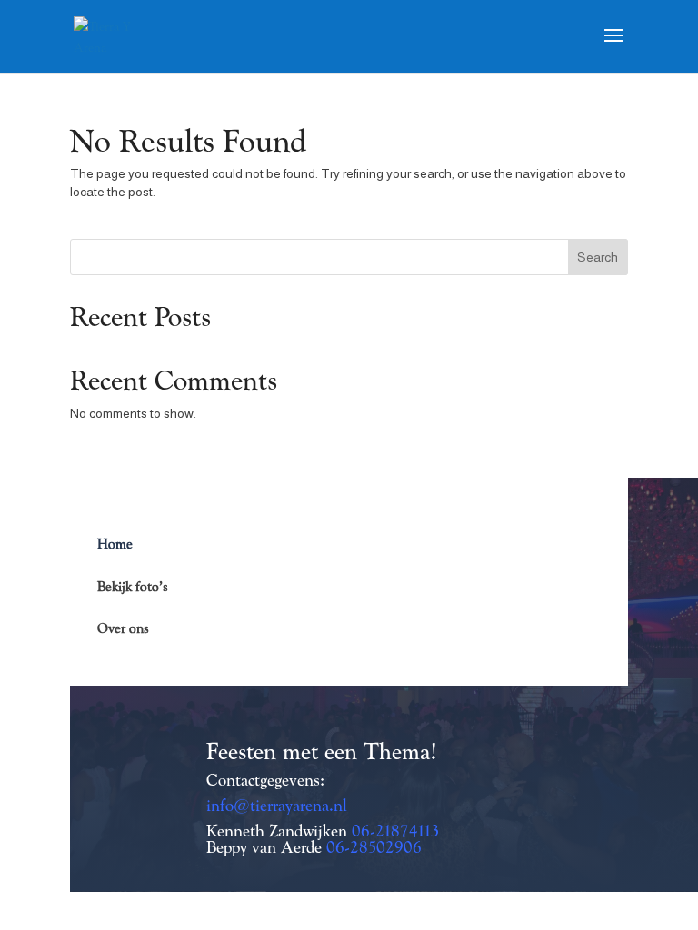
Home (115, 544)
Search (597, 257)
